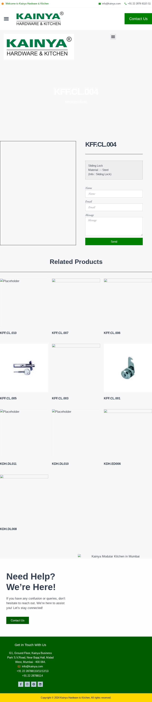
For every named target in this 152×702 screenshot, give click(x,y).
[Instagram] (27, 684)
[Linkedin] (40, 684)
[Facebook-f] (20, 684)
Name (88, 188)
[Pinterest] (33, 684)
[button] (6, 19)
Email (88, 201)
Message (89, 215)
